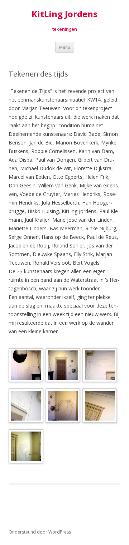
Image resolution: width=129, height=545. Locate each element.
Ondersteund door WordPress (40, 532)
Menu (64, 47)
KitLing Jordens (64, 14)
